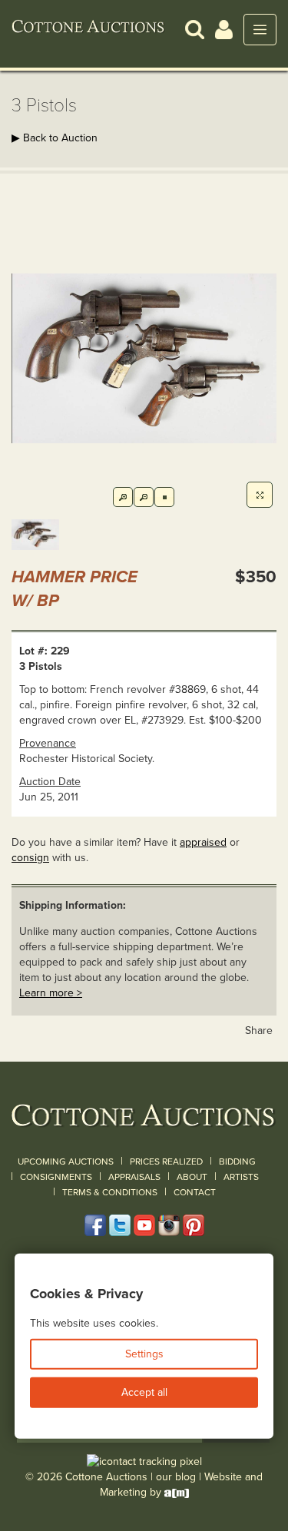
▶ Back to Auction (55, 137)
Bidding (237, 1161)
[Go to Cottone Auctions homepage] (88, 29)
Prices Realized (166, 1161)
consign (30, 857)
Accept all (144, 1392)
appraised (203, 842)
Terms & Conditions (109, 1192)
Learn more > (50, 992)
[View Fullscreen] (260, 495)
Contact (195, 1192)
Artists (241, 1176)
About (192, 1176)
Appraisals (134, 1176)
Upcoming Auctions (66, 1161)
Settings (144, 1353)
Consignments (56, 1176)
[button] (194, 28)
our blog (176, 1476)
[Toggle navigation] (259, 29)
